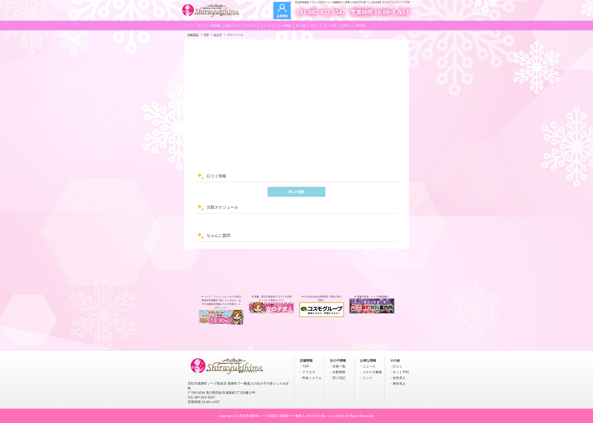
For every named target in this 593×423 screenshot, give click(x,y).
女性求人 (399, 378)
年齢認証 (193, 34)
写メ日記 (338, 378)
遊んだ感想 (296, 192)
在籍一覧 (338, 366)
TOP (206, 34)
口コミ (397, 366)
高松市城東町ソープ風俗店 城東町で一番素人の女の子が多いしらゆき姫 (291, 416)
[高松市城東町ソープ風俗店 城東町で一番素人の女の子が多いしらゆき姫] (227, 375)
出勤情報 (338, 372)
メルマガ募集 (372, 372)
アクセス (308, 372)
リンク (367, 378)
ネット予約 (401, 372)
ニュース (369, 366)
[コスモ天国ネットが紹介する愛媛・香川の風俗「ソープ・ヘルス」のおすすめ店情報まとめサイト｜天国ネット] (221, 320)
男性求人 (399, 383)
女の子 (218, 34)
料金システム (312, 378)
